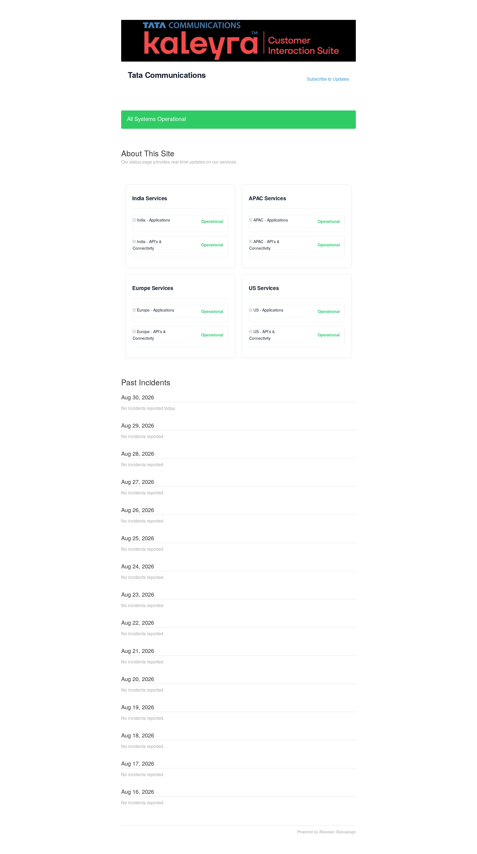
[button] (328, 79)
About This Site (147, 153)
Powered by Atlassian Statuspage (326, 831)
